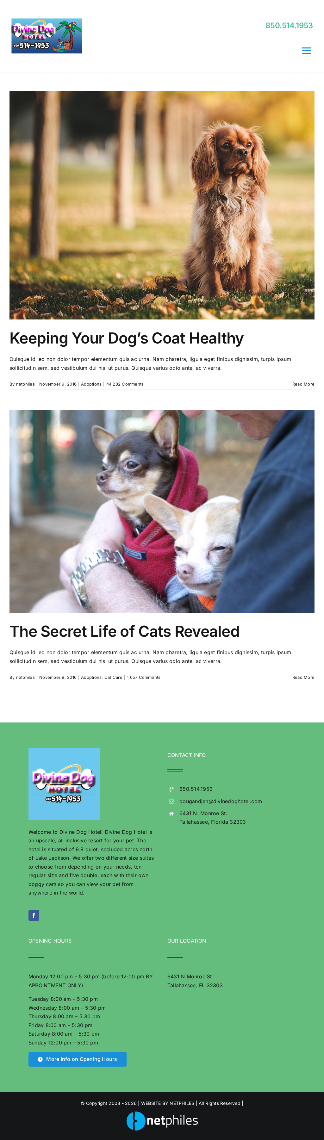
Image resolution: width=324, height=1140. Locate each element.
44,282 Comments (125, 384)
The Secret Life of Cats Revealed (124, 631)
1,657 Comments (143, 677)
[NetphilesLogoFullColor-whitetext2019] (162, 1114)
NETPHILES (182, 1103)
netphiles (25, 384)
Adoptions (91, 384)
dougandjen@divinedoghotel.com (220, 801)
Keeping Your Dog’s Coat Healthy (126, 338)
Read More (303, 384)
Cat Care (113, 677)
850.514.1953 (289, 25)
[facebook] (33, 915)
